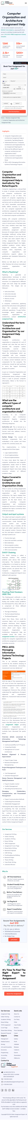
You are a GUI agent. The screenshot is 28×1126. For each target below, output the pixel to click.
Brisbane (16, 1047)
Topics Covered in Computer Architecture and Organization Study (14, 158)
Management (4, 1039)
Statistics (3, 1058)
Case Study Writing (10, 862)
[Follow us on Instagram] (9, 1090)
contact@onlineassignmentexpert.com (13, 1082)
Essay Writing (9, 841)
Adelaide (16, 1044)
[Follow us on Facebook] (2, 1090)
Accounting (4, 1055)
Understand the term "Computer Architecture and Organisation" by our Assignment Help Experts (15, 145)
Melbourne (17, 1058)
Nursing (3, 1044)
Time (19, 87)
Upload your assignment (7, 91)
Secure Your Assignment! (14, 993)
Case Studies (17, 1025)
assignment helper (12, 724)
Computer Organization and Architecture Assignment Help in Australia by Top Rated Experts (14, 138)
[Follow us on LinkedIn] (13, 1090)
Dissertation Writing (11, 848)
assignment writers (8, 636)
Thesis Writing (9, 860)
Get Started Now (14, 111)
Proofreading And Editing (12, 855)
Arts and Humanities (6, 1047)
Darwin (16, 1052)
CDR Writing (8, 853)
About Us (16, 1014)
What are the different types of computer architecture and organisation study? (14, 151)
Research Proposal (10, 850)
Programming (4, 1052)
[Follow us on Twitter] (6, 1090)
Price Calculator (18, 1030)
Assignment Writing (10, 834)
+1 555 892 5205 (7, 1079)
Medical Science (5, 1041)
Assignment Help (5, 1014)
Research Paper (9, 857)
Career (16, 1033)
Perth (15, 1041)
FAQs (15, 1022)
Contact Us (17, 1016)
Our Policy (16, 1019)
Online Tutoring (9, 836)
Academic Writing (10, 839)
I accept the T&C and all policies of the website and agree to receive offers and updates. (14, 106)
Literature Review (10, 864)
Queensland (17, 1055)
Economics (4, 1050)
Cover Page (4, 1027)
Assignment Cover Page (12, 846)
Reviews (16, 1027)
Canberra (16, 1050)
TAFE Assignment (10, 843)
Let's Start (14, 939)
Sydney (16, 1039)
